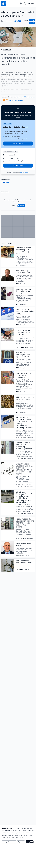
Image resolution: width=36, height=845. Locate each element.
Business (9, 21)
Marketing (5, 182)
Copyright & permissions (15, 100)
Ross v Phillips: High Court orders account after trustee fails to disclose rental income (25, 523)
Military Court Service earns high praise (25, 398)
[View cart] (21, 3)
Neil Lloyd (7, 50)
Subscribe (21, 206)
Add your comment (18, 21)
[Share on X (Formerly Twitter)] (33, 20)
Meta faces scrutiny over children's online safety (25, 311)
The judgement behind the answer (23, 561)
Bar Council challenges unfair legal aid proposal (23, 354)
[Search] (25, 3)
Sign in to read (24, 172)
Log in (13, 206)
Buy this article (18, 165)
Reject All (21, 842)
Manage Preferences (8, 842)
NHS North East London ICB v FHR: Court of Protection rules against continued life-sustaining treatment (25, 422)
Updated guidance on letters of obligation (23, 375)
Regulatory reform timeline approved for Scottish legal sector (24, 250)
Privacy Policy (18, 838)
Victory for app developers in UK (23, 271)
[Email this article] (33, 23)
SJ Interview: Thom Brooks (24, 544)
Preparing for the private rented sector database (25, 332)
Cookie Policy (6, 838)
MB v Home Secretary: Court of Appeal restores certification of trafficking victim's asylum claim (24, 497)
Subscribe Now (18, 143)
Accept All (29, 842)
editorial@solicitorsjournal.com (25, 97)
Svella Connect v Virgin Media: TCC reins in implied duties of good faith (24, 445)
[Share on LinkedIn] (30, 20)
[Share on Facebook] (30, 23)
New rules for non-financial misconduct (24, 290)
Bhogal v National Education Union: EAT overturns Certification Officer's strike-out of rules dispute (25, 469)
